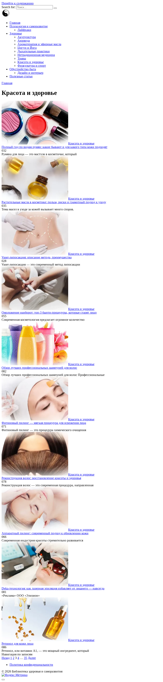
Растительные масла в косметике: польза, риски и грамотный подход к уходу (54, 202)
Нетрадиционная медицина (36, 55)
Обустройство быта (23, 69)
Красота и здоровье (30, 62)
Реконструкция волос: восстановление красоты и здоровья (41, 478)
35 (25, 658)
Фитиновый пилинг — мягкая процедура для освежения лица (44, 423)
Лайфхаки (24, 30)
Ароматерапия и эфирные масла (39, 44)
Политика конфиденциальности (31, 664)
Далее (32, 658)
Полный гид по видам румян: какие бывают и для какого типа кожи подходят (54, 147)
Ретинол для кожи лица (17, 643)
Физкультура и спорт (31, 65)
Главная (15, 22)
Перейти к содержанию (18, 3)
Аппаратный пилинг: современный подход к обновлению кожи (45, 533)
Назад (6, 658)
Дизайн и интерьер (30, 72)
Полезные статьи (21, 76)
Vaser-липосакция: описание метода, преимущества (37, 257)
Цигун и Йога (27, 47)
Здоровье (16, 33)
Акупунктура (26, 37)
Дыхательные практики (33, 51)
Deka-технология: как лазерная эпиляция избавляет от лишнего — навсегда (53, 588)
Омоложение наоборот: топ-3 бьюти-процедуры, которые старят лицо (49, 312)
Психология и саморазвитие (29, 26)
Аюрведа (23, 40)
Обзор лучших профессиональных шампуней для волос (39, 367)
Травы (21, 58)
